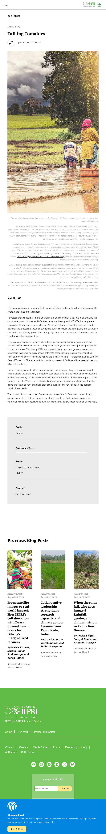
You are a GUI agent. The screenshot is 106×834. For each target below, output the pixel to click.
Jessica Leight (85, 635)
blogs (17, 16)
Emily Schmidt (82, 639)
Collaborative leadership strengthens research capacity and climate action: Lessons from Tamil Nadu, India (52, 618)
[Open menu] (6, 4)
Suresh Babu (51, 639)
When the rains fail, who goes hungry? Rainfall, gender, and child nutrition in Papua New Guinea (85, 616)
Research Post (14, 593)
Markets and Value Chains (27, 467)
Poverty (19, 473)
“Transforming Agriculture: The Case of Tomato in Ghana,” (40, 257)
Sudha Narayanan (52, 646)
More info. (50, 822)
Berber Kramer (20, 647)
